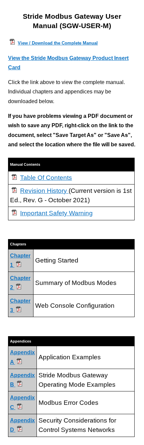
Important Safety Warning (56, 213)
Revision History (44, 190)
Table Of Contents (46, 177)
